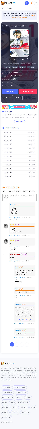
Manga (13, 402)
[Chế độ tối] (31, 3)
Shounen (22, 67)
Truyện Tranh (6, 387)
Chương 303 (8, 160)
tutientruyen (25, 412)
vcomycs (33, 407)
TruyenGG (19, 397)
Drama (15, 67)
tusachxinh (15, 412)
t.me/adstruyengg (21, 17)
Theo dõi (8, 98)
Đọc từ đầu (10, 91)
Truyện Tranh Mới (7, 392)
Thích (19, 98)
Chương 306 (8, 148)
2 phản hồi (13, 220)
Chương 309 (8, 136)
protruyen (5, 412)
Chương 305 (8, 152)
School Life (31, 67)
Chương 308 (8, 140)
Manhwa (27, 397)
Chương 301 (8, 168)
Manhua (4, 402)
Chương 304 (8, 156)
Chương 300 (8, 172)
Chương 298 (8, 177)
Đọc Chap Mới (29, 91)
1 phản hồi (12, 249)
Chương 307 (8, 144)
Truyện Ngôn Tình (23, 402)
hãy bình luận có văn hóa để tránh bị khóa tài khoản (19, 197)
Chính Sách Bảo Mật (7, 422)
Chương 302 (8, 164)
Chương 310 (8, 132)
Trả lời (18, 217)
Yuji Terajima (13, 73)
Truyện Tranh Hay (21, 392)
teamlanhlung (6, 417)
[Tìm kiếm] (27, 3)
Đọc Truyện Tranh (7, 397)
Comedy (7, 67)
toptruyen (14, 407)
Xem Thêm (19, 121)
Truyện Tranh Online (19, 387)
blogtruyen (24, 407)
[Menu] (36, 8)
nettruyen (5, 407)
